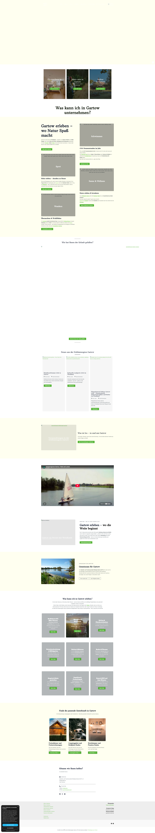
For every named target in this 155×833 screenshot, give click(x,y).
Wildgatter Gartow (86, 196)
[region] (77, 32)
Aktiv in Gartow (47, 803)
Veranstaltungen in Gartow (49, 811)
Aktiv (61, 4)
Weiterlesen (47, 386)
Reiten (53, 143)
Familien (76, 4)
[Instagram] (113, 823)
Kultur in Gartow (47, 810)
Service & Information (48, 813)
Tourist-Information (110, 805)
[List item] (60, 794)
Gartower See (84, 154)
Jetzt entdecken (100, 89)
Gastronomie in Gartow (48, 808)
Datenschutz (46, 818)
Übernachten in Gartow (48, 806)
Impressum (46, 816)
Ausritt (57, 183)
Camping (44, 221)
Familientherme (88, 156)
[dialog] (10, 818)
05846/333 (65, 788)
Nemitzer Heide (96, 196)
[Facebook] (111, 823)
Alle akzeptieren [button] (10, 825)
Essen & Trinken (91, 4)
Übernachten (83, 4)
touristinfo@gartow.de (66, 790)
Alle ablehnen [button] (10, 828)
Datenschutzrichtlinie (6, 822)
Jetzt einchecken (54, 89)
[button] (153, 62)
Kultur (71, 4)
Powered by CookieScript (10, 830)
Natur (66, 4)
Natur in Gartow (47, 805)
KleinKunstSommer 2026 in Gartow (52, 373)
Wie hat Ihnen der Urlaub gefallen (77, 339)
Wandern (47, 143)
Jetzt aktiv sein (77, 89)
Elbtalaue (82, 202)
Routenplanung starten (86, 542)
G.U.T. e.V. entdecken (100, 4)
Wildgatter (44, 184)
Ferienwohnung (67, 221)
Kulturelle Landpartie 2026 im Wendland (76, 373)
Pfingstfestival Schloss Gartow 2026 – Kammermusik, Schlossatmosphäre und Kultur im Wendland (100, 394)
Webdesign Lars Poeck (93, 830)
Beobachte (84, 200)
